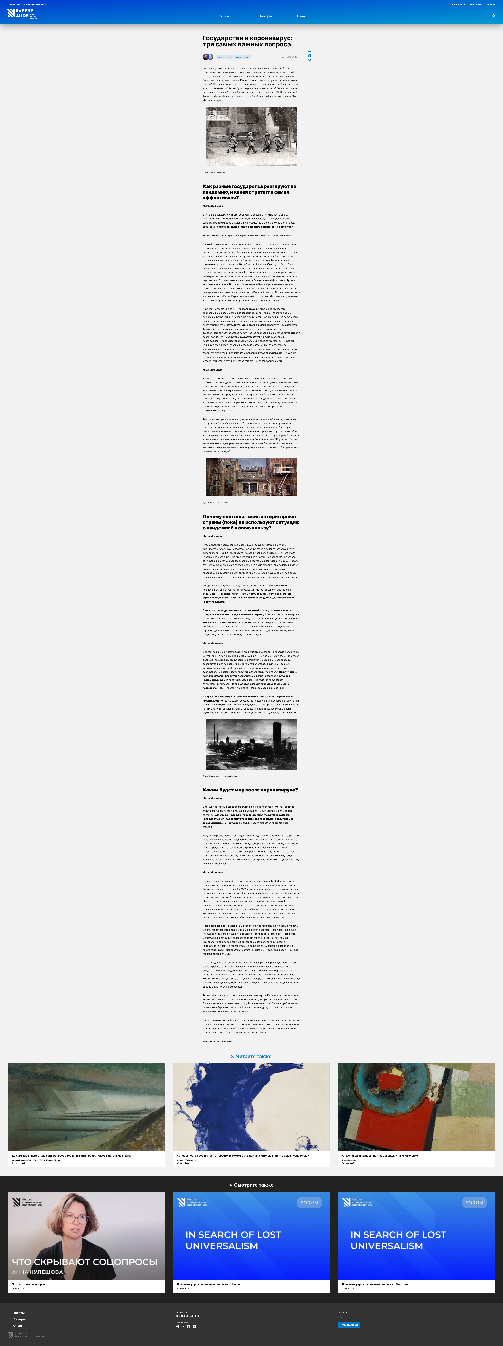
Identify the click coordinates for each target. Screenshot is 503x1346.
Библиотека (458, 4)
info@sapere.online (188, 1315)
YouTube (490, 4)
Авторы (265, 16)
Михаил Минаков (224, 57)
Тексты (228, 16)
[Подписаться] (349, 1325)
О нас (301, 16)
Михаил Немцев (243, 57)
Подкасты (475, 4)
